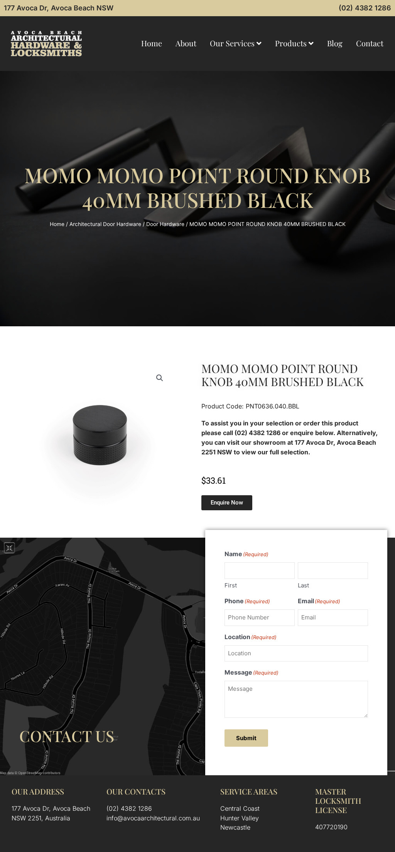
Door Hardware (165, 224)
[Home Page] (46, 43)
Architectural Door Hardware (105, 224)
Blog (335, 43)
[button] (160, 378)
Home (151, 43)
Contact (369, 43)
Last (303, 585)
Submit (246, 738)
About (186, 43)
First (231, 585)
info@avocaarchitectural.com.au (153, 818)
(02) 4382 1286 (365, 8)
